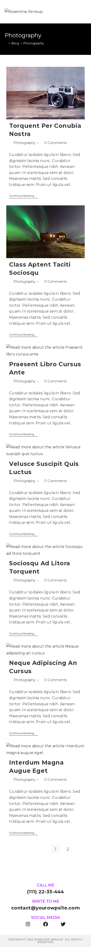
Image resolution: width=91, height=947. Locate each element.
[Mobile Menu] (84, 11)
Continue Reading (23, 195)
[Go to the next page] (80, 849)
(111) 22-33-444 (45, 891)
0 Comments (55, 143)
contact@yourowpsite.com (45, 908)
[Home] (6, 43)
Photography (33, 43)
